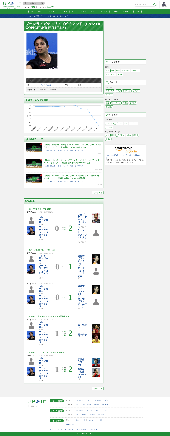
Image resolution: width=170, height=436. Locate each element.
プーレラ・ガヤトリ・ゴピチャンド (43, 232)
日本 (107, 70)
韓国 (118, 70)
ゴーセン (119, 123)
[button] (41, 51)
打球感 (125, 103)
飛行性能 (121, 135)
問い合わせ (94, 429)
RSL (125, 123)
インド (120, 74)
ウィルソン (127, 91)
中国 (112, 70)
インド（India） (46, 85)
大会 (137, 11)
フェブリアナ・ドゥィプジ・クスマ (82, 219)
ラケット (41, 11)
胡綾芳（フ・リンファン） (82, 259)
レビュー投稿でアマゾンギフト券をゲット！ (124, 156)
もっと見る (97, 193)
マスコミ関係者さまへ (82, 429)
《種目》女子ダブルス (76, 150)
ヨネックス (110, 91)
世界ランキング (71, 424)
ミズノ (118, 91)
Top (32, 11)
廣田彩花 (82, 325)
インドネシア (111, 74)
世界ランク (127, 11)
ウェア (83, 11)
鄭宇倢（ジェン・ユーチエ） (82, 272)
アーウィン (133, 123)
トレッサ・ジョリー (43, 220)
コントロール (116, 103)
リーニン (109, 95)
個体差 (108, 139)
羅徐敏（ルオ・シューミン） (82, 373)
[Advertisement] (125, 39)
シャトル (52, 11)
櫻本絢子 (82, 334)
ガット (74, 11)
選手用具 (104, 11)
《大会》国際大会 (49, 150)
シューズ (64, 11)
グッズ (93, 11)
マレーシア (136, 70)
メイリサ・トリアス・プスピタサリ (82, 234)
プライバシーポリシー (56, 429)
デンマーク (126, 70)
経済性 (135, 135)
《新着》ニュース (62, 150)
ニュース (115, 11)
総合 (107, 103)
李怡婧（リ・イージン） (82, 362)
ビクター (136, 91)
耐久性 (113, 135)
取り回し (109, 107)
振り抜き (133, 103)
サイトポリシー (69, 429)
